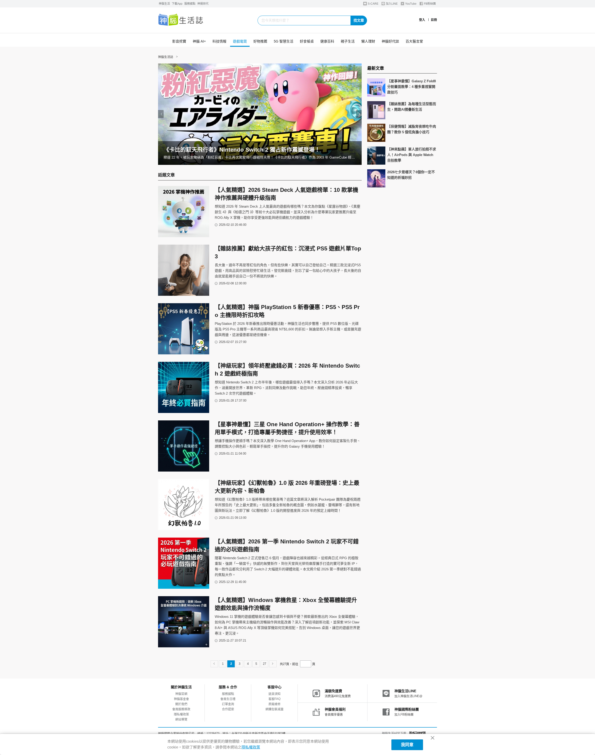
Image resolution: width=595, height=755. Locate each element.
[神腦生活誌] (181, 20)
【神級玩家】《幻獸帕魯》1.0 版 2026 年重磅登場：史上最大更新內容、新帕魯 (287, 487)
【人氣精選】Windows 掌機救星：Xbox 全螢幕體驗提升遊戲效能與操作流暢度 (286, 604)
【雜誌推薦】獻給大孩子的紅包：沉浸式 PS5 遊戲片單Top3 (288, 252)
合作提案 (228, 709)
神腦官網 (181, 693)
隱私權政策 (181, 714)
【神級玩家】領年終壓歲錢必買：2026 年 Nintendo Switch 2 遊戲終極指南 (287, 370)
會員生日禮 (227, 699)
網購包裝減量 (274, 709)
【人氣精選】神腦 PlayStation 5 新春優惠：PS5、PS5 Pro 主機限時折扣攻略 (287, 311)
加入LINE (391, 3)
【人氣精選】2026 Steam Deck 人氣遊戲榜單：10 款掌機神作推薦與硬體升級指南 (286, 194)
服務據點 (189, 3)
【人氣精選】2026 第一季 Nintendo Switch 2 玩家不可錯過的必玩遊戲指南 (287, 545)
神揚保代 (202, 3)
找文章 (359, 20)
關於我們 (181, 704)
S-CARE (372, 3)
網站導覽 (181, 719)
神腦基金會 (181, 699)
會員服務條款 (181, 709)
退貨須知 (274, 693)
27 (264, 663)
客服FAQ (274, 699)
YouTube (410, 3)
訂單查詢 (228, 704)
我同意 (407, 744)
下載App (177, 3)
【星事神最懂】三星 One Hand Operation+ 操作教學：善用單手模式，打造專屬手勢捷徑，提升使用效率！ (287, 428)
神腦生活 (164, 3)
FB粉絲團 (429, 3)
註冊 (434, 19)
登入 (422, 19)
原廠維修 (274, 704)
